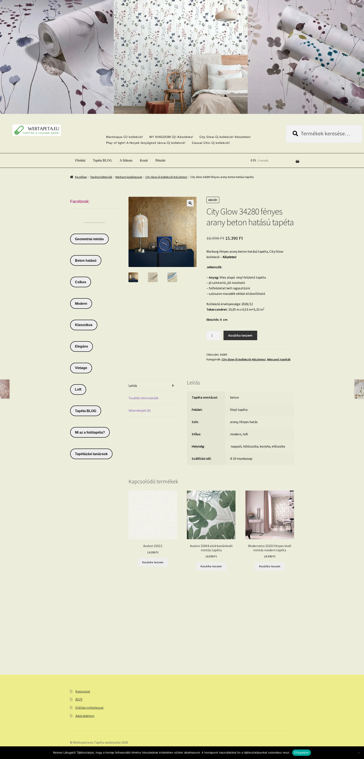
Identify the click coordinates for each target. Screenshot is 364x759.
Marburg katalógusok (128, 177)
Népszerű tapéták (278, 359)
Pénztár (160, 160)
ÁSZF (79, 699)
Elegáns (81, 346)
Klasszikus (83, 325)
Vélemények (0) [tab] (139, 410)
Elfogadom (301, 752)
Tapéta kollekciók (101, 177)
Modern (81, 303)
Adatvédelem (84, 716)
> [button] (191, 101)
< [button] (173, 101)
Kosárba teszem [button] (152, 562)
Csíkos (80, 282)
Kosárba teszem (240, 335)
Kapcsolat (82, 691)
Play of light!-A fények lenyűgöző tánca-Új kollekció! (146, 142)
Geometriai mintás (89, 239)
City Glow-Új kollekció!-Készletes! (225, 137)
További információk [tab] (143, 398)
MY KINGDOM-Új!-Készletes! (171, 137)
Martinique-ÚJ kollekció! (124, 137)
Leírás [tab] (132, 385)
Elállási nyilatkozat (89, 707)
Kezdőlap (81, 177)
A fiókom (126, 160)
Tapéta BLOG (102, 160)
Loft (78, 389)
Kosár (144, 160)
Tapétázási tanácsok (91, 454)
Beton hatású (85, 260)
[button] (190, 203)
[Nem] (359, 753)
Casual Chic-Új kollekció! (211, 142)
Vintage (81, 368)
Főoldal (80, 160)
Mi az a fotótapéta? (90, 432)
